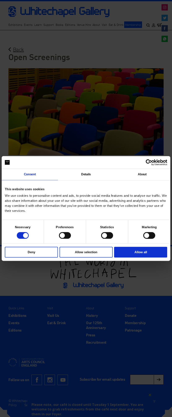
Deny (31, 252)
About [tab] (142, 174)
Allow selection (86, 252)
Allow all (140, 252)
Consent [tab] (30, 174)
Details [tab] (86, 174)
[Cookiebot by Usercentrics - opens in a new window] (148, 162)
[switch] (65, 235)
